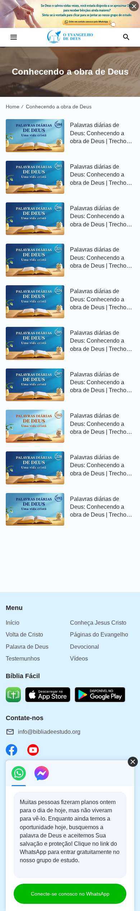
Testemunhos (23, 659)
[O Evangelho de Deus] (70, 37)
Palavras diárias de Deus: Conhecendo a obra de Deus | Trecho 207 (98, 383)
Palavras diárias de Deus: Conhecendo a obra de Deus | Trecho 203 (98, 175)
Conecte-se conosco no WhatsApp (70, 894)
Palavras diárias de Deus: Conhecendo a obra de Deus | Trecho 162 (98, 424)
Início (12, 623)
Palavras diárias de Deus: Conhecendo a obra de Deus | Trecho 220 (98, 466)
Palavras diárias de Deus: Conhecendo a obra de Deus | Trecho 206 (98, 217)
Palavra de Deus (27, 647)
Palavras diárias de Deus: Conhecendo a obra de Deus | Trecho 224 (98, 299)
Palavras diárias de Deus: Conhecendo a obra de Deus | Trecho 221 (98, 258)
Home (12, 106)
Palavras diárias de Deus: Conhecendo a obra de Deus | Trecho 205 (98, 341)
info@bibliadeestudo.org (49, 732)
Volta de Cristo (24, 634)
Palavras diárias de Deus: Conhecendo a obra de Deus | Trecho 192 (98, 507)
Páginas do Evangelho (99, 634)
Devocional (84, 647)
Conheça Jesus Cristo (98, 623)
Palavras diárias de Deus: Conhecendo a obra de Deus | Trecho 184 (98, 133)
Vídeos (79, 659)
